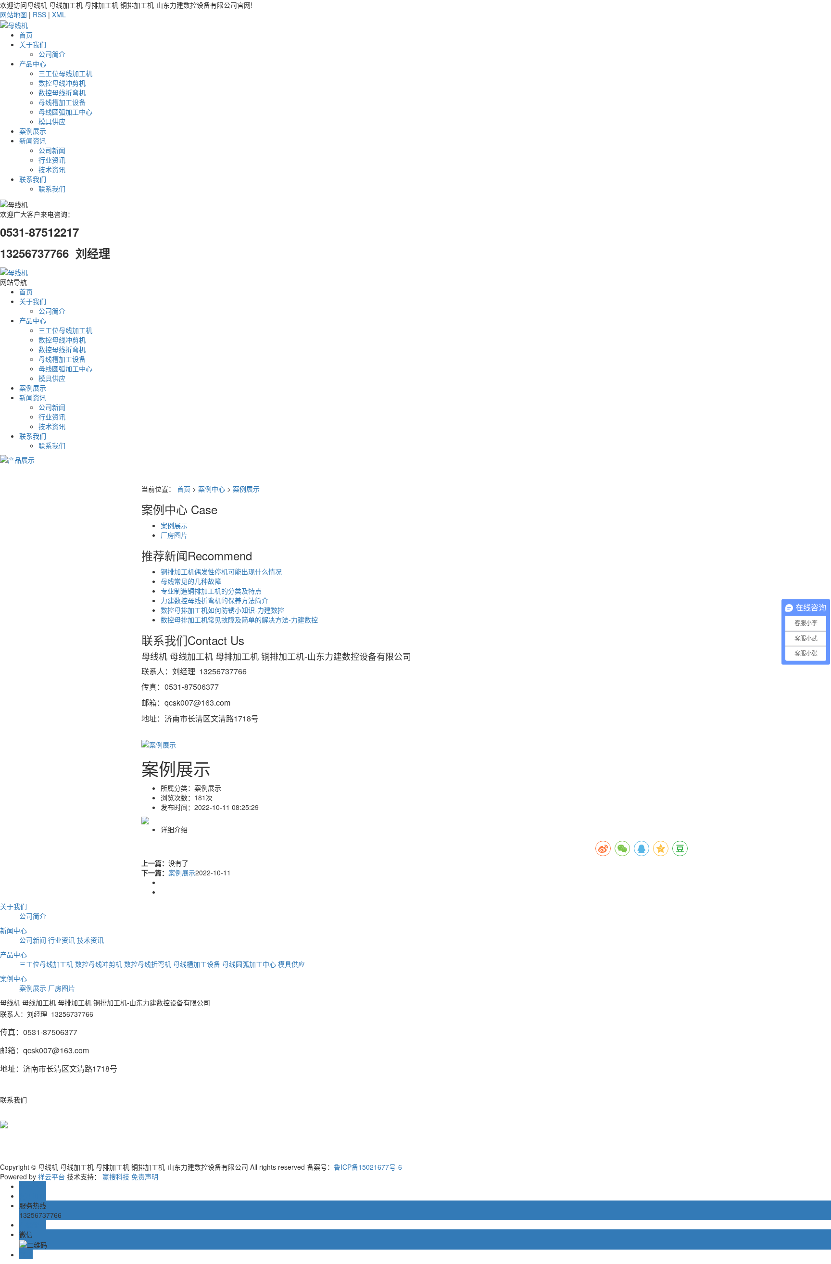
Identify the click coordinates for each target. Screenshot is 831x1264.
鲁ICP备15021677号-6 (368, 1167)
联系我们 (32, 179)
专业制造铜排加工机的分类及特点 (211, 590)
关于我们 (32, 44)
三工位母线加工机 (65, 73)
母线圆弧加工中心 (65, 111)
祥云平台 (51, 1176)
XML (59, 14)
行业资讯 (51, 159)
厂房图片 (174, 535)
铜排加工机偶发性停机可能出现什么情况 (221, 571)
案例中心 (211, 488)
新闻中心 (13, 930)
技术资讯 (51, 169)
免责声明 (144, 1176)
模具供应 (51, 121)
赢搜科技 (115, 1176)
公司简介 (51, 54)
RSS (39, 14)
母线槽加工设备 (62, 102)
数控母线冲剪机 (62, 83)
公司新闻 (51, 150)
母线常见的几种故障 (191, 581)
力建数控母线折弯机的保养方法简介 (214, 600)
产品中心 (32, 63)
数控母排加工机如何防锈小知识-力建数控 (222, 610)
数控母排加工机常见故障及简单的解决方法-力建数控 (239, 619)
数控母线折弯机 (62, 92)
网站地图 (13, 14)
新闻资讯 (32, 140)
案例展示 (32, 131)
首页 (26, 34)
